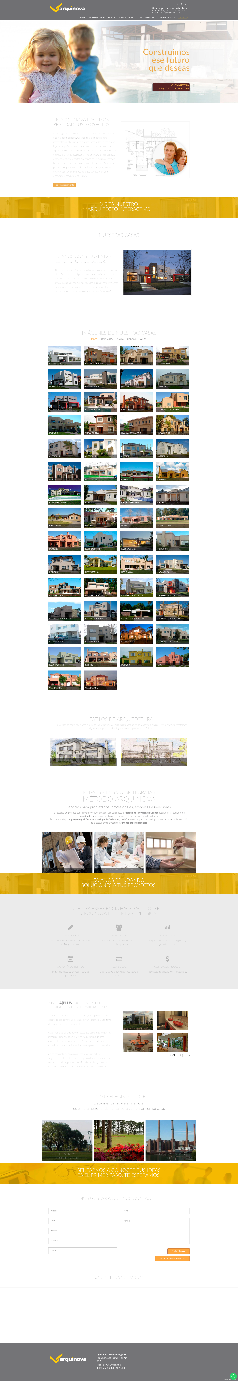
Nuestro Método (127, 18)
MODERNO (131, 339)
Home (82, 18)
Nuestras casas (96, 18)
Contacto (182, 18)
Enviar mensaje (178, 1251)
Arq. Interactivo (147, 18)
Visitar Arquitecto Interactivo (172, 1259)
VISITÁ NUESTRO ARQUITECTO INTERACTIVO (119, 207)
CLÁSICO (120, 339)
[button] (128, 272)
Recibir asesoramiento (64, 185)
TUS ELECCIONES (166, 18)
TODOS (94, 339)
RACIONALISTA (107, 339)
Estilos (111, 18)
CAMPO (143, 339)
